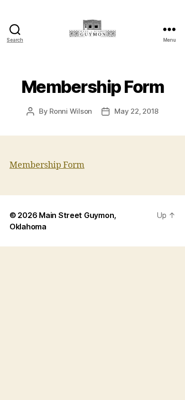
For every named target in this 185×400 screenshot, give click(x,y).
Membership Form (46, 165)
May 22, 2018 (136, 111)
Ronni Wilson (70, 111)
